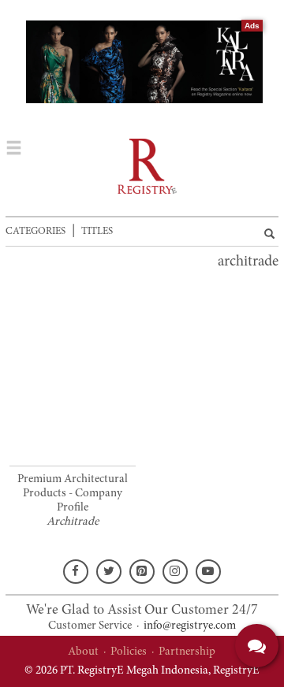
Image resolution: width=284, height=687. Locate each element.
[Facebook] (75, 571)
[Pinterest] (142, 571)
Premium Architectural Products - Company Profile (72, 493)
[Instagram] (175, 571)
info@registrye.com (190, 626)
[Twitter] (108, 571)
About (83, 652)
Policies (128, 652)
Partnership (187, 652)
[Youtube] (208, 571)
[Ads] (148, 62)
